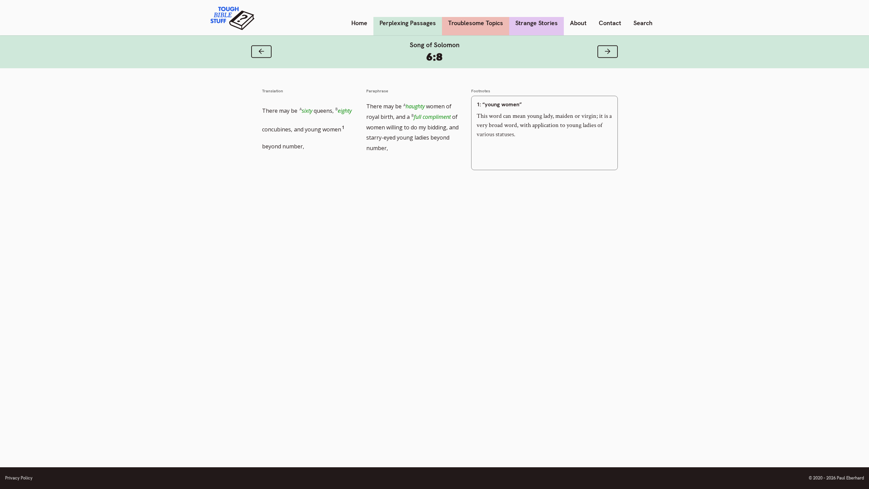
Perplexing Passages (408, 23)
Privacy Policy (19, 478)
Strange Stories (536, 23)
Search (642, 23)
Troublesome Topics (475, 23)
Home (359, 23)
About (578, 23)
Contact (610, 23)
